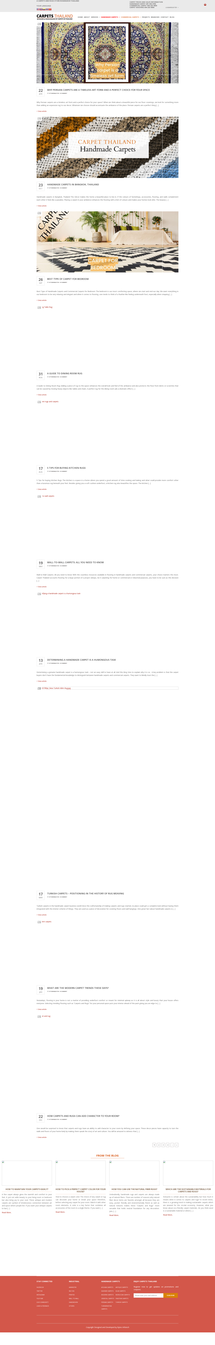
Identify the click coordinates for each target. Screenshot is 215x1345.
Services (94, 17)
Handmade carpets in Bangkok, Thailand (73, 184)
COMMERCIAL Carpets (130, 17)
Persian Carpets (107, 1302)
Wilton (71, 1291)
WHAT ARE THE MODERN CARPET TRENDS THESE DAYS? (78, 987)
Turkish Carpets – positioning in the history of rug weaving (85, 893)
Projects (146, 17)
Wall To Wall (74, 1298)
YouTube (40, 1298)
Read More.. (7, 1212)
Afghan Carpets (107, 1287)
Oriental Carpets (107, 1298)
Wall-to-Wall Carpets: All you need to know (75, 562)
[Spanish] (44, 9)
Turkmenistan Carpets (106, 1307)
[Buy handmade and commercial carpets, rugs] (55, 17)
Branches (155, 17)
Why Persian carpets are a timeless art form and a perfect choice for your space (98, 89)
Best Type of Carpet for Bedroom (68, 278)
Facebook (40, 1287)
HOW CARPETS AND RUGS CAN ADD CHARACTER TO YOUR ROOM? (83, 1115)
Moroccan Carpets (123, 1295)
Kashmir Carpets (107, 1291)
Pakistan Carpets (122, 1298)
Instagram (41, 1295)
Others (71, 1306)
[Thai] (47, 9)
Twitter (39, 1291)
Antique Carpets (122, 1287)
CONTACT (165, 17)
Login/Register (171, 7)
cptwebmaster (54, 93)
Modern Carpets (107, 1295)
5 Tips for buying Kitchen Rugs (66, 467)
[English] (38, 9)
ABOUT (87, 17)
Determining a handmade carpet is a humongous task (81, 659)
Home (80, 17)
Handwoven (73, 1302)
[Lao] (41, 9)
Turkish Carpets (122, 1302)
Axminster (72, 1287)
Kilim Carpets (120, 1291)
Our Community (43, 1302)
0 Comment (63, 93)
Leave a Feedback (43, 1306)
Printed (72, 1295)
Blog (172, 17)
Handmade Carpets (109, 17)
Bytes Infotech (123, 1327)
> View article (42, 111)
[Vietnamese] (50, 9)
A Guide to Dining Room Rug (64, 373)
